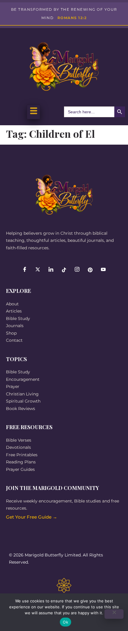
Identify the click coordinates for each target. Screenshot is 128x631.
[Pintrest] (90, 269)
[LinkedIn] (50, 269)
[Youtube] (103, 269)
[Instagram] (77, 269)
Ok (65, 622)
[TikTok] (64, 269)
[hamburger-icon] (33, 112)
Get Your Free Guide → (31, 517)
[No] (114, 614)
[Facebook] (24, 269)
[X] (37, 269)
